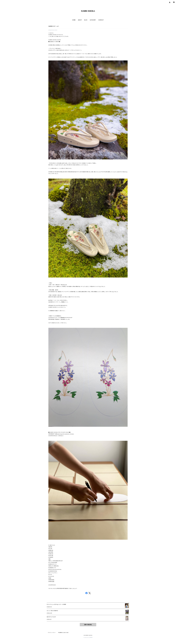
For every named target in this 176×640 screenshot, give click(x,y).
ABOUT (80, 20)
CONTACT (101, 20)
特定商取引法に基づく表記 (63, 632)
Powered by (86, 637)
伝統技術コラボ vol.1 (53, 26)
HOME (73, 20)
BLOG (85, 20)
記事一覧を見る (88, 624)
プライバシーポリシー (52, 632)
